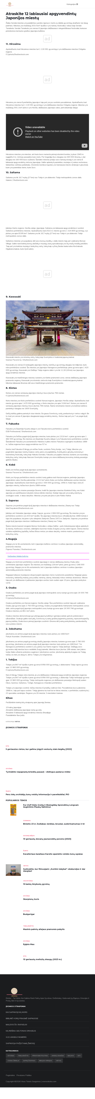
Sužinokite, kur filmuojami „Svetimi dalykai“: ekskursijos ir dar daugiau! (54, 870)
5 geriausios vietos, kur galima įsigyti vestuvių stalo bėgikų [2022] (39, 749)
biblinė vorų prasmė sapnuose (22, 1018)
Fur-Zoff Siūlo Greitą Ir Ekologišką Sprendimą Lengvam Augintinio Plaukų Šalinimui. (51, 806)
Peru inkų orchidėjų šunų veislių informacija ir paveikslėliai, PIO (37, 794)
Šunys (8, 791)
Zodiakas (27, 820)
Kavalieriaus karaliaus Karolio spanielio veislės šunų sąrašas (53, 854)
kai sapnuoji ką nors (16, 1012)
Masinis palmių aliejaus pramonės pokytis (44, 929)
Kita (7, 746)
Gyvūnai (9, 768)
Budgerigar (29, 914)
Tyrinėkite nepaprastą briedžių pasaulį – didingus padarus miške (38, 772)
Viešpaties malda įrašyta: (18, 556)
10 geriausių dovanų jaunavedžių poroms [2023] (47, 839)
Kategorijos (71, 4)
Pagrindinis (10, 1075)
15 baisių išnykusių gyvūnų (36, 884)
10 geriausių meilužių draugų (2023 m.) (42, 959)
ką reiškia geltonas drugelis (21, 1031)
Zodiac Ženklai (13, 1060)
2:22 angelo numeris (16, 1037)
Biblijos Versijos (45, 1060)
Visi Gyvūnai (28, 881)
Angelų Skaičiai (58, 1055)
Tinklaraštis (28, 926)
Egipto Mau (28, 944)
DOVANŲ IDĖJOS (29, 835)
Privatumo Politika (40, 1055)
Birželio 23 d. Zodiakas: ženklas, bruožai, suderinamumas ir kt (54, 824)
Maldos (71, 1055)
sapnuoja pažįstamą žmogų (20, 1043)
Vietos (17, 721)
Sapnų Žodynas (29, 1060)
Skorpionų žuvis (31, 899)
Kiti (79, 1055)
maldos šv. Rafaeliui (16, 1024)
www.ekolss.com (49, 1081)
